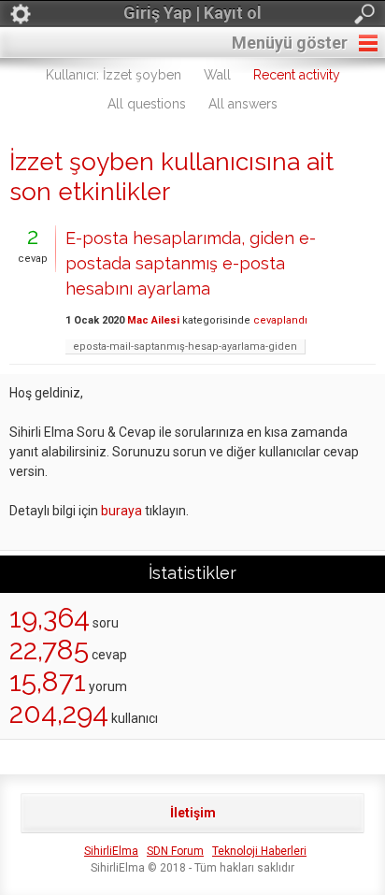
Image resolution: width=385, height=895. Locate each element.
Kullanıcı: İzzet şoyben (113, 74)
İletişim (193, 812)
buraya (121, 510)
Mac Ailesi (153, 320)
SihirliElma (111, 851)
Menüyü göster (290, 42)
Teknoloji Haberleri (259, 851)
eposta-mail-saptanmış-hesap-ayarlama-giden (185, 346)
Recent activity (296, 74)
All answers (243, 103)
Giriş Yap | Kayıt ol (192, 12)
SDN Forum (175, 851)
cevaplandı (280, 320)
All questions (146, 103)
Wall (217, 74)
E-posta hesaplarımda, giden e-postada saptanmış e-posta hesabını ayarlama (190, 263)
